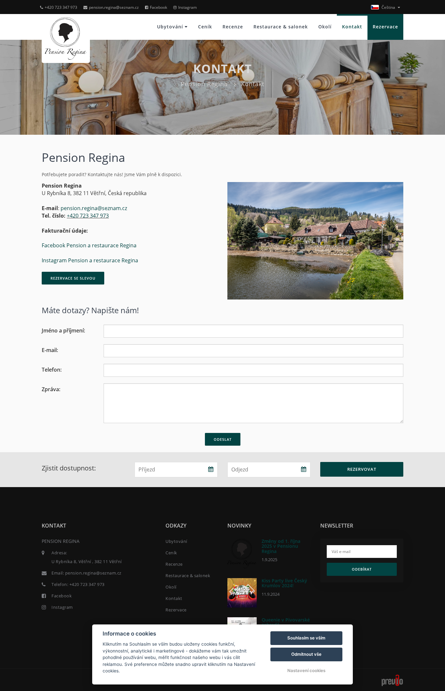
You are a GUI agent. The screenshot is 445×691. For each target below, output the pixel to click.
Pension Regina (204, 84)
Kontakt (352, 26)
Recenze (233, 26)
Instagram (187, 7)
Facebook (158, 7)
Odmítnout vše (306, 654)
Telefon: (52, 369)
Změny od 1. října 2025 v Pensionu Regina (281, 546)
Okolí (325, 26)
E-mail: (50, 350)
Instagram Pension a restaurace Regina (90, 260)
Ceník (205, 26)
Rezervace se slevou (72, 278)
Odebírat (362, 569)
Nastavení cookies (306, 670)
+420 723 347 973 (61, 7)
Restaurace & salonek (280, 26)
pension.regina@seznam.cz (114, 7)
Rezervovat (361, 469)
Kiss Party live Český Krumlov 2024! (284, 583)
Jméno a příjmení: (63, 330)
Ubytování (171, 26)
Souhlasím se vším (306, 637)
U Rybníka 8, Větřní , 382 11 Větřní (86, 561)
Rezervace (385, 26)
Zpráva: (51, 389)
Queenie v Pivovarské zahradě (286, 622)
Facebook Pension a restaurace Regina (89, 245)
